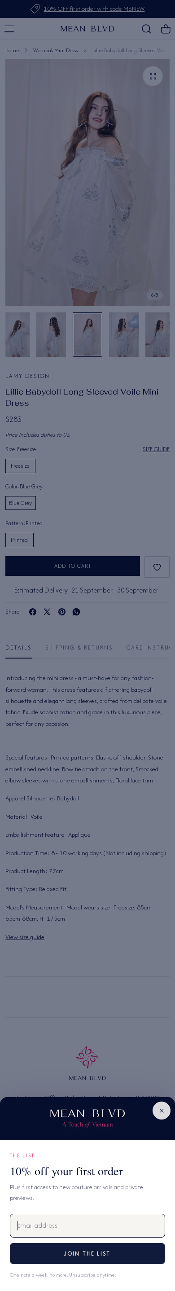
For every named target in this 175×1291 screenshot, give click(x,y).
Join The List (87, 1253)
